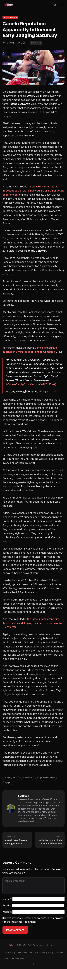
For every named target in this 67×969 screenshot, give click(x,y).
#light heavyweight (46, 778)
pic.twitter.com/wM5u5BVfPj (39, 384)
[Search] (55, 5)
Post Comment (15, 929)
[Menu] (62, 5)
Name (7, 899)
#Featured (27, 778)
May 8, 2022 (48, 391)
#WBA (7, 783)
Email (6, 905)
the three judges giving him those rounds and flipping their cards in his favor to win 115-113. (32, 623)
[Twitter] (33, 964)
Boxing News (10, 17)
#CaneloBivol (14, 384)
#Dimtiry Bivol (11, 778)
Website (7, 911)
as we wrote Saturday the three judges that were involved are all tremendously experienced (33, 190)
